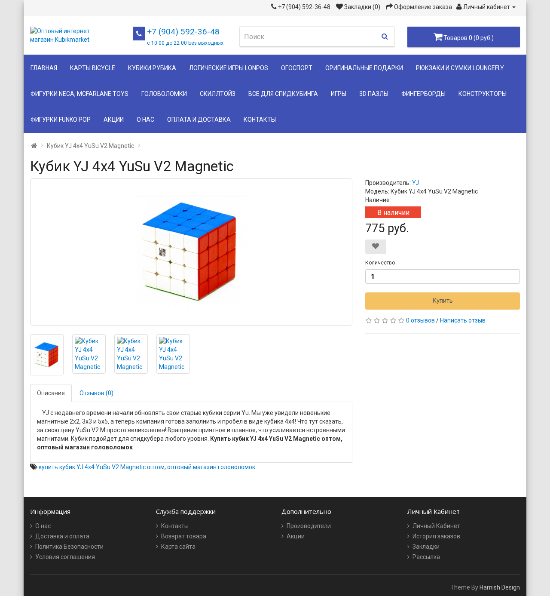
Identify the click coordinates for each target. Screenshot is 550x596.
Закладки (426, 546)
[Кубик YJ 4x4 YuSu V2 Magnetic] (191, 252)
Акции (114, 119)
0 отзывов (420, 320)
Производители (309, 525)
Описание (51, 393)
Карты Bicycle (92, 68)
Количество (380, 263)
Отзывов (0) (96, 393)
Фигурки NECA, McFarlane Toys (79, 93)
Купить (442, 300)
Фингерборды (423, 93)
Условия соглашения (65, 556)
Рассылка (426, 556)
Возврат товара (183, 536)
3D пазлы (373, 93)
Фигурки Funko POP (61, 119)
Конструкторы (482, 93)
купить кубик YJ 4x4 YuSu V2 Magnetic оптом (102, 467)
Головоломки (164, 93)
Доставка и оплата (62, 536)
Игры (338, 93)
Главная (44, 68)
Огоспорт (296, 68)
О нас (145, 119)
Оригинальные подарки (364, 68)
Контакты (260, 119)
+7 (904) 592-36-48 (185, 36)
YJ (415, 182)
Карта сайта (178, 546)
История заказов (436, 536)
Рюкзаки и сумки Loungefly (460, 68)
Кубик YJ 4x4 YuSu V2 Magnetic (90, 145)
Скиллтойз (217, 93)
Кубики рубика (152, 68)
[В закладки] (375, 247)
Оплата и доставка (199, 119)
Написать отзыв (463, 320)
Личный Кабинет (436, 525)
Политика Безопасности (69, 546)
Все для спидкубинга (283, 93)
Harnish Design (500, 587)
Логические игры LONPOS (228, 68)
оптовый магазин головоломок (211, 467)
